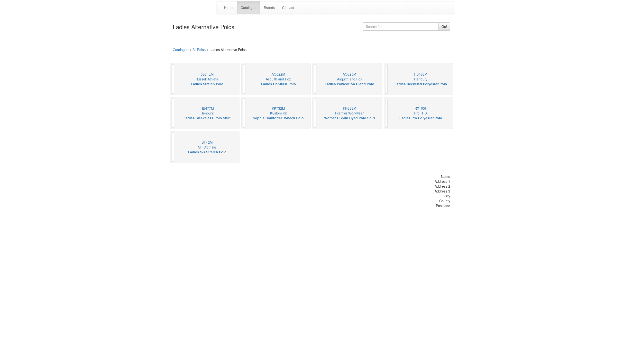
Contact (288, 7)
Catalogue (249, 7)
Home (228, 7)
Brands (269, 7)
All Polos (199, 49)
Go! (444, 26)
